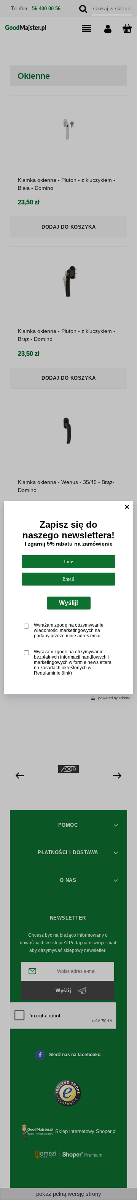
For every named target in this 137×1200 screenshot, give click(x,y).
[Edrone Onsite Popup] (68, 600)
